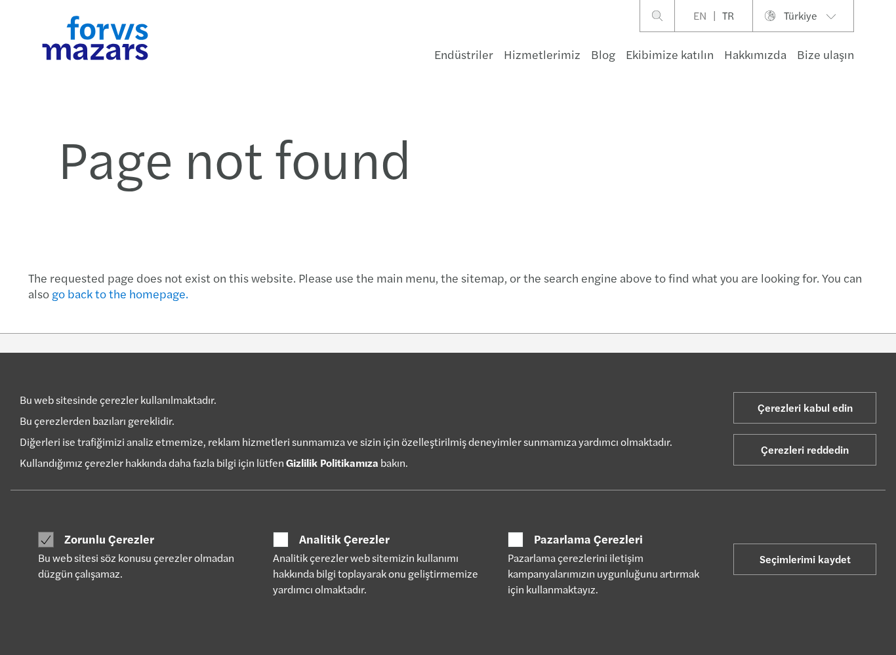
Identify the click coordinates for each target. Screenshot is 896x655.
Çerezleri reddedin (805, 449)
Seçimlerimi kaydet (805, 558)
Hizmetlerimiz (542, 54)
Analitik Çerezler (344, 539)
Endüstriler (463, 54)
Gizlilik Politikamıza (332, 462)
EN (699, 15)
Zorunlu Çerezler (109, 539)
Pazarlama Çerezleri (588, 539)
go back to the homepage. (120, 293)
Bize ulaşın (825, 54)
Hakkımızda (755, 54)
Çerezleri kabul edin (805, 407)
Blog (603, 54)
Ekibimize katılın (670, 54)
